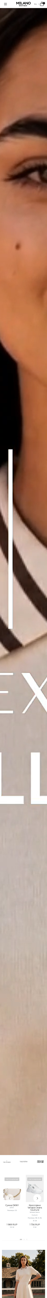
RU (35, 4)
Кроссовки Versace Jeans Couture (35, 1207)
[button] (21, 1239)
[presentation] (10, 1198)
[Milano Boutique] (23, 4)
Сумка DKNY (12, 1205)
